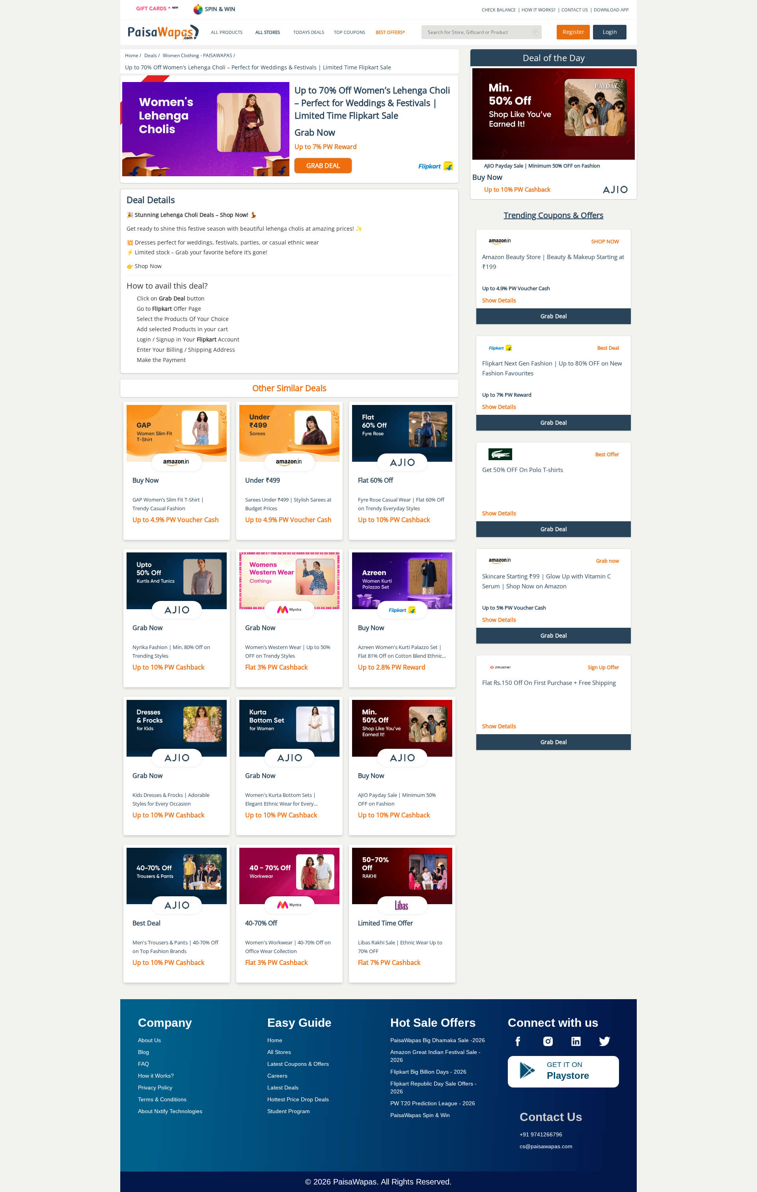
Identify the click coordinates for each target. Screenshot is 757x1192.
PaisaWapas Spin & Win (420, 1115)
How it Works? (156, 1076)
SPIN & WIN (219, 9)
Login (610, 31)
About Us (149, 1040)
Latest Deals (282, 1087)
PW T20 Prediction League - (432, 1103)
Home (274, 1040)
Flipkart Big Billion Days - (428, 1072)
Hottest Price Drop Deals (298, 1099)
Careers (277, 1076)
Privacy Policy (155, 1087)
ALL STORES (267, 32)
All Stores (279, 1052)
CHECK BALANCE (499, 10)
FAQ (143, 1064)
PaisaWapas (355, 1181)
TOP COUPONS (349, 32)
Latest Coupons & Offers (298, 1064)
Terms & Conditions (162, 1099)
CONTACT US (574, 10)
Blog (143, 1052)
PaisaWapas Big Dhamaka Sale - (437, 1040)
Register (573, 31)
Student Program (288, 1111)
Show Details (499, 300)
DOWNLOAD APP (611, 10)
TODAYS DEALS (308, 32)
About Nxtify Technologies (170, 1111)
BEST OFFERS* (390, 32)
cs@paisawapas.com (546, 1146)
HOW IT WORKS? (539, 10)
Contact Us (551, 1116)
